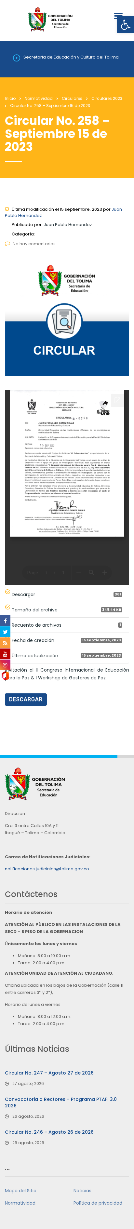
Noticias (82, 1190)
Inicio (10, 98)
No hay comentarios (34, 244)
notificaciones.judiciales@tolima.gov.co (47, 869)
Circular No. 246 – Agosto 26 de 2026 (49, 1132)
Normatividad (20, 1203)
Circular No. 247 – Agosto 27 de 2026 (49, 1073)
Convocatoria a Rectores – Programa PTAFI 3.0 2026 (61, 1102)
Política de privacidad (98, 1203)
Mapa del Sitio (20, 1190)
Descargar (26, 699)
